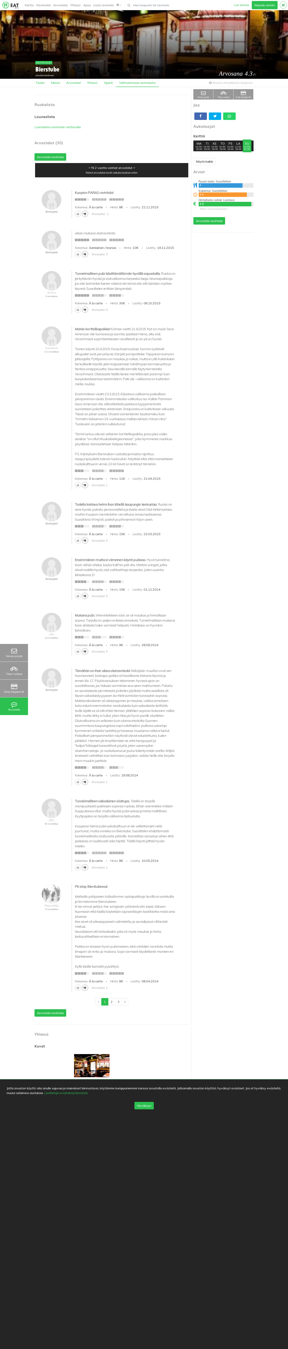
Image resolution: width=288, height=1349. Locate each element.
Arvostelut (60, 5)
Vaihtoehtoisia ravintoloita (137, 83)
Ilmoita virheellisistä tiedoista (232, 83)
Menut (55, 83)
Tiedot (40, 83)
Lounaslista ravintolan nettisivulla (57, 127)
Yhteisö (75, 5)
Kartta (29, 5)
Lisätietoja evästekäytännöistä (66, 1093)
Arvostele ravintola (209, 221)
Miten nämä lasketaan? (214, 208)
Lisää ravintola (103, 5)
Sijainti (108, 83)
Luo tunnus (241, 5)
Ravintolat (43, 5)
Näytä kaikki (204, 161)
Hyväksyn (144, 1106)
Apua (87, 5)
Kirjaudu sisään (264, 5)
